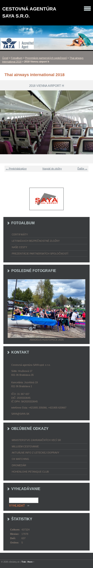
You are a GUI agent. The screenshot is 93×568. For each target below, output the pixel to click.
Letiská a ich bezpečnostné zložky (36, 240)
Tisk (23, 562)
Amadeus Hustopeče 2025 (47, 339)
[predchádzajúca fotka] (6, 122)
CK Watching (20, 459)
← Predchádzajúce (16, 168)
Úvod (5, 58)
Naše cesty (19, 247)
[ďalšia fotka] (87, 122)
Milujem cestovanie (25, 446)
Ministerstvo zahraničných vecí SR (36, 440)
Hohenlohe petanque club (30, 471)
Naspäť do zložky (52, 168)
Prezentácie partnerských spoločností (46, 58)
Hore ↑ (31, 562)
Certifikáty (20, 234)
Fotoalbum (16, 58)
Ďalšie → (82, 168)
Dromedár (19, 465)
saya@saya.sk (20, 413)
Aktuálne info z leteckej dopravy (35, 452)
